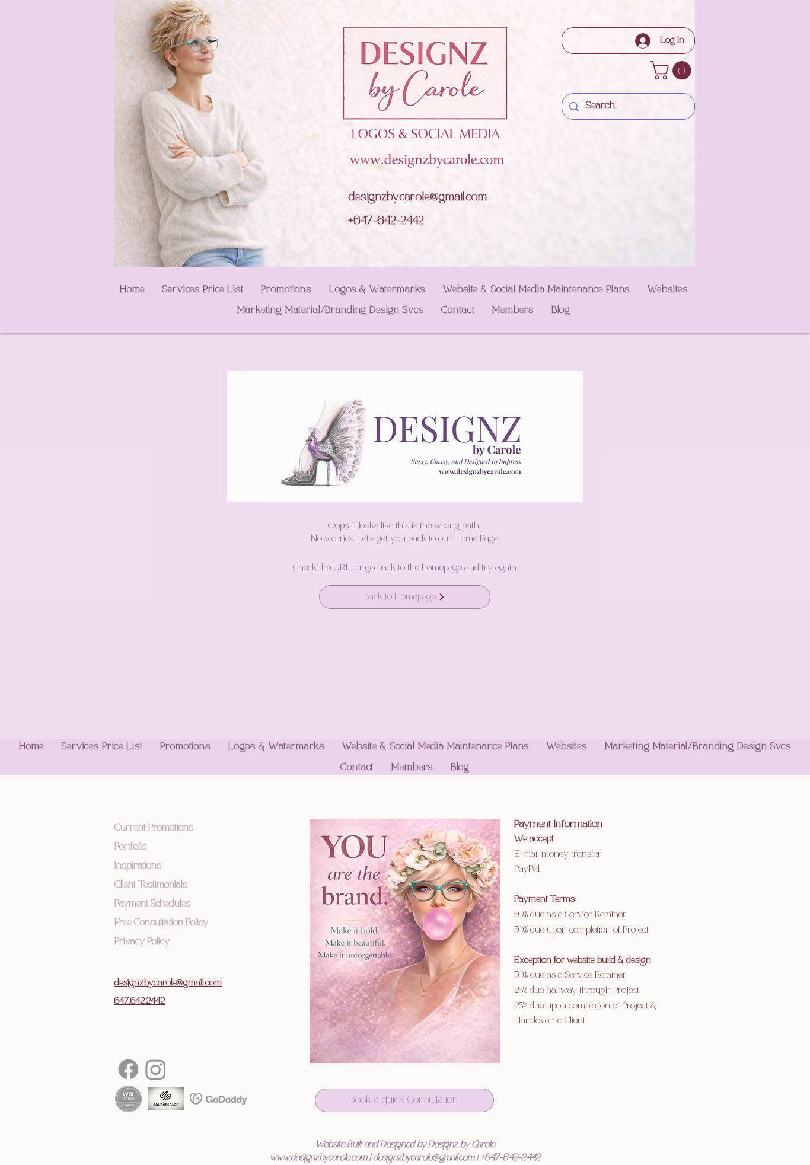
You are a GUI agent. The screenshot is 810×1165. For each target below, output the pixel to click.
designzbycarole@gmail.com (417, 197)
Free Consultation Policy (161, 923)
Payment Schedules (152, 904)
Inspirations (137, 866)
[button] (673, 70)
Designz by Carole (461, 1145)
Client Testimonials (150, 885)
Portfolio (130, 847)
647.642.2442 (139, 1001)
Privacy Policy (142, 942)
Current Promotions (153, 828)
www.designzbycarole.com (318, 1158)
